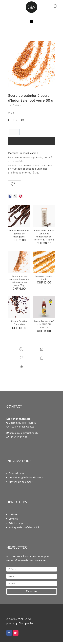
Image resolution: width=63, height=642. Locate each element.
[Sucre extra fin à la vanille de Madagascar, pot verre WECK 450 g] (44, 216)
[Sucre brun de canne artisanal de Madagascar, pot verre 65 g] (19, 262)
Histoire (13, 514)
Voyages (13, 518)
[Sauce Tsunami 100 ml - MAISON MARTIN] (44, 307)
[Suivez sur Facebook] (9, 633)
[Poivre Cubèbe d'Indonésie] (19, 307)
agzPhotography (24, 623)
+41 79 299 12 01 (18, 437)
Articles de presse (19, 523)
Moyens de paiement (20, 481)
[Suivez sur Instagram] (15, 633)
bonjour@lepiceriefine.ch (23, 433)
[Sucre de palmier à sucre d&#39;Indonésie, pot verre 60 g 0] (31, 64)
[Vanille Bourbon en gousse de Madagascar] (19, 216)
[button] (14, 183)
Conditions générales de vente (26, 477)
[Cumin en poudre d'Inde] (44, 262)
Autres (17, 105)
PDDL (20, 619)
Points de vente (17, 473)
